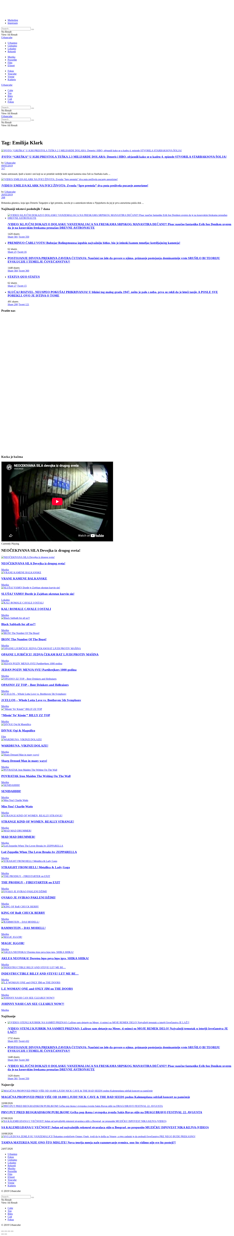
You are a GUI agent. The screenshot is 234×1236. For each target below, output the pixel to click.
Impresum (13, 23)
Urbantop (12, 43)
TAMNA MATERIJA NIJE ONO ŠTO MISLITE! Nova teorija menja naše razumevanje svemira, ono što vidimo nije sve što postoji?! (88, 1142)
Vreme (11, 76)
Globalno (12, 45)
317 (3, 168)
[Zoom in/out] (12, 1231)
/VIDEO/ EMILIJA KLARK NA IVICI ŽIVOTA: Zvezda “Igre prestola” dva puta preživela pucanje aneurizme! (74, 185)
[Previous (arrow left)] (2, 1234)
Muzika (11, 57)
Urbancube (6, 37)
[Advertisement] (78, 8)
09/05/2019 (7, 165)
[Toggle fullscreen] (9, 1231)
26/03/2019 (7, 194)
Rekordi (12, 51)
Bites (10, 96)
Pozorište (12, 59)
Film (10, 62)
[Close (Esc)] (2, 1231)
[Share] (5, 1231)
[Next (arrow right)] (5, 1234)
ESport (11, 65)
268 (3, 197)
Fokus (11, 71)
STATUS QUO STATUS (24, 276)
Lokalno (12, 48)
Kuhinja (12, 79)
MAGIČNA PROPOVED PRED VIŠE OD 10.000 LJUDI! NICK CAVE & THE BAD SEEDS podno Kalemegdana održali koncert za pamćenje (95, 1097)
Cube (10, 90)
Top (10, 93)
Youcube (12, 73)
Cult (10, 99)
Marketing (13, 20)
